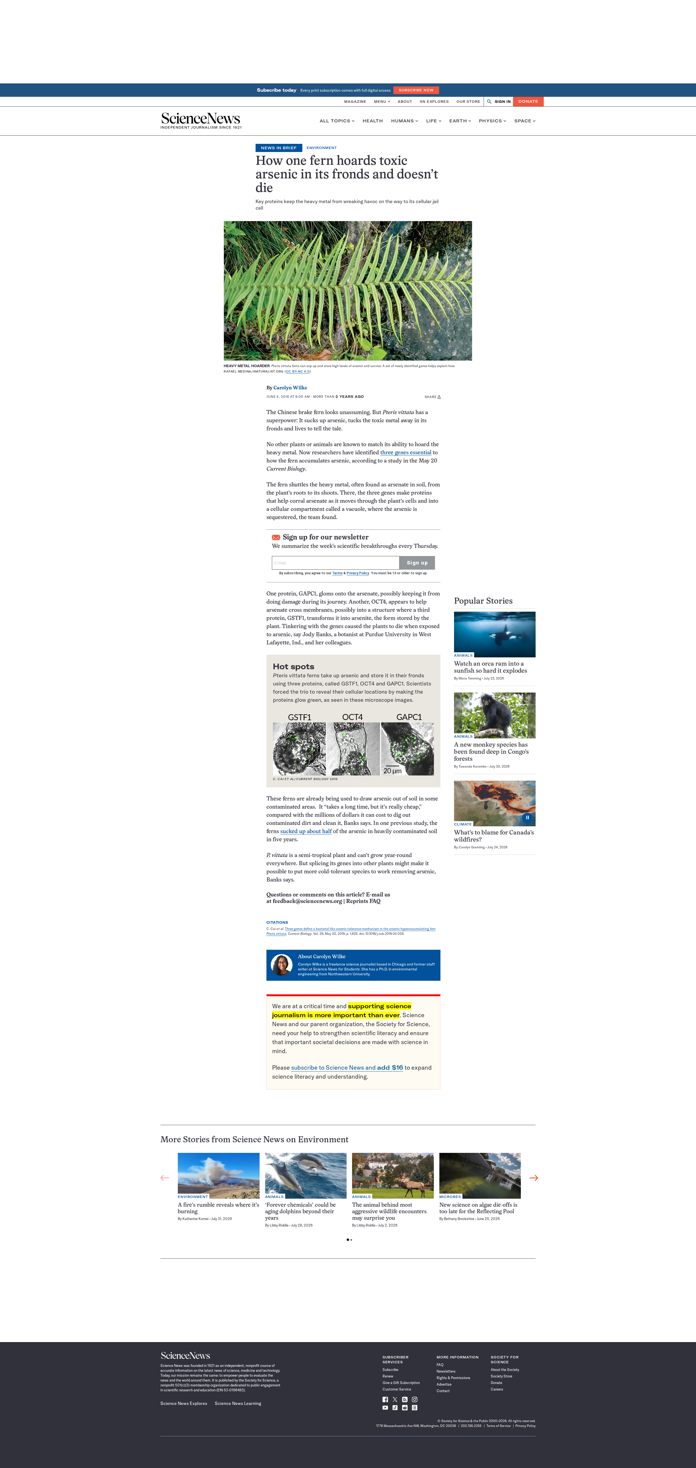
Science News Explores (183, 1403)
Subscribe (390, 1369)
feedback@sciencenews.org (307, 901)
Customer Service (397, 1389)
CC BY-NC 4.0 (298, 371)
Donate (528, 101)
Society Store (501, 1376)
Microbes (450, 1197)
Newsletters (446, 1371)
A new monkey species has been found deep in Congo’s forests (491, 752)
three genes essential (405, 452)
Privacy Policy (358, 573)
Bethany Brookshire (459, 1218)
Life (431, 121)
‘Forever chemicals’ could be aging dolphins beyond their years (300, 1212)
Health (373, 121)
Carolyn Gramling (472, 847)
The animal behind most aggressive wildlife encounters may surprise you (389, 1212)
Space (523, 121)
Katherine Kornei (195, 1218)
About (405, 101)
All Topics (335, 121)
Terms (337, 573)
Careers (497, 1389)
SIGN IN (503, 102)
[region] (349, 1198)
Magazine (355, 101)
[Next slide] (534, 1178)
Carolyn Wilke (290, 388)
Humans (402, 121)
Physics (490, 121)
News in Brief (279, 147)
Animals (463, 655)
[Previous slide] (164, 1178)
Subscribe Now (416, 90)
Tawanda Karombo (473, 766)
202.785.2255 (471, 1426)
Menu (380, 101)
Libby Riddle (279, 1225)
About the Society (505, 1369)
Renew (388, 1376)
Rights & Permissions (453, 1378)
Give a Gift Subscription (401, 1382)
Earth (458, 121)
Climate (463, 824)
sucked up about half (306, 831)
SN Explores (434, 101)
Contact (443, 1391)
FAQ (440, 1365)
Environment (322, 148)
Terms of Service (498, 1426)
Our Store (468, 101)
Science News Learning (238, 1403)
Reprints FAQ (363, 901)
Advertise (444, 1384)
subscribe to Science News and (347, 1067)
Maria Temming (470, 678)
